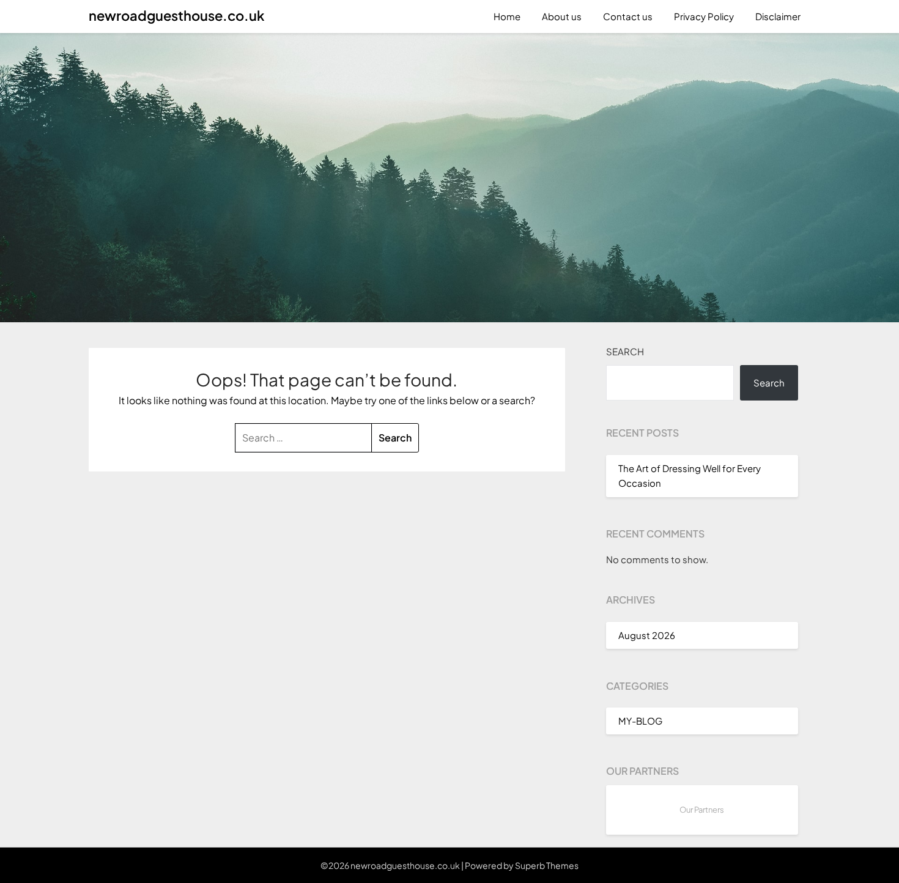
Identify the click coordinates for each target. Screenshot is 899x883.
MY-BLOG (640, 720)
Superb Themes (547, 865)
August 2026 (646, 635)
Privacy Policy (704, 16)
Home (507, 16)
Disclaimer (778, 16)
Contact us (628, 16)
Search (625, 351)
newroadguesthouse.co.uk (176, 15)
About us (562, 16)
